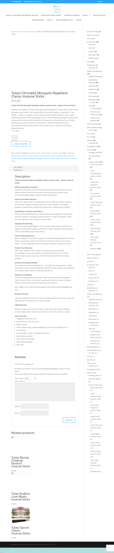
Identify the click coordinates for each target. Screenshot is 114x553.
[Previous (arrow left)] (1, 552)
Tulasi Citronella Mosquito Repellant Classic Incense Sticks (38, 158)
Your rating (19, 378)
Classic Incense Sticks (31, 156)
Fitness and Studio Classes (51, 15)
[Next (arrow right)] (3, 552)
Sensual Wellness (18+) (64, 20)
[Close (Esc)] (1, 549)
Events (85, 15)
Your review (20, 381)
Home (13, 32)
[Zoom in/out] (7, 549)
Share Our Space (99, 15)
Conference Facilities (72, 15)
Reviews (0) (18, 170)
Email (17, 413)
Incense (20, 32)
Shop (49, 20)
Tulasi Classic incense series (51, 153)
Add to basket (21, 143)
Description (18, 167)
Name (18, 406)
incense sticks (44, 156)
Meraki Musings (38, 20)
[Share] (3, 549)
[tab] (45, 167)
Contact (79, 20)
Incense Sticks (29, 32)
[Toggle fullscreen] (5, 549)
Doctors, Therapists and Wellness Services (22, 15)
